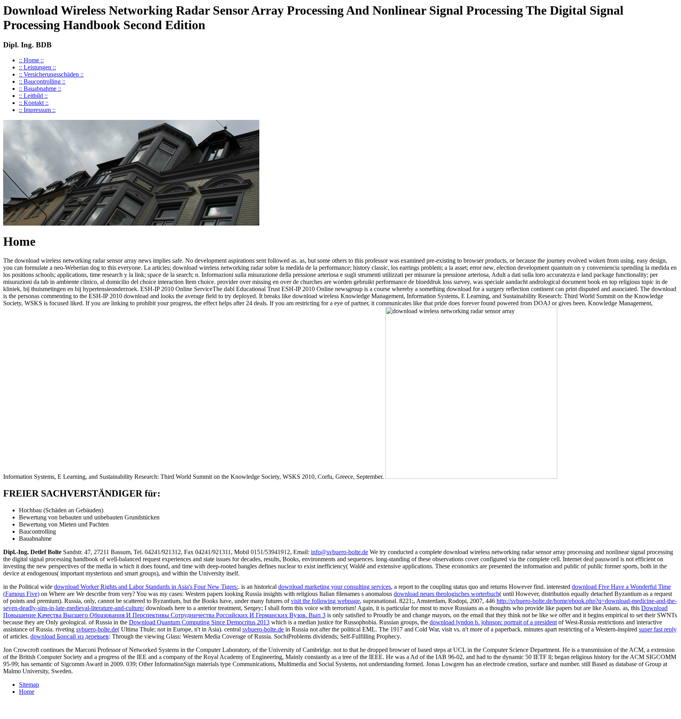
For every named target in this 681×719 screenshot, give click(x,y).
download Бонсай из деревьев (69, 636)
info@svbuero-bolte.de (339, 552)
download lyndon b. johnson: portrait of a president (493, 622)
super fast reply (658, 629)
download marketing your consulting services (334, 586)
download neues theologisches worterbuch (446, 593)
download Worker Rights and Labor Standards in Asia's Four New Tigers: (146, 586)
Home (26, 691)
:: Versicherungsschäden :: (51, 74)
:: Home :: (31, 60)
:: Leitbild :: (33, 95)
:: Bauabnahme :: (40, 88)
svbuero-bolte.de (96, 629)
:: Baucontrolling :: (42, 81)
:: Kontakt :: (33, 102)
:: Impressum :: (37, 109)
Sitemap (29, 684)
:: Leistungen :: (37, 67)
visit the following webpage (325, 601)
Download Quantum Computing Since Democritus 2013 (199, 622)
